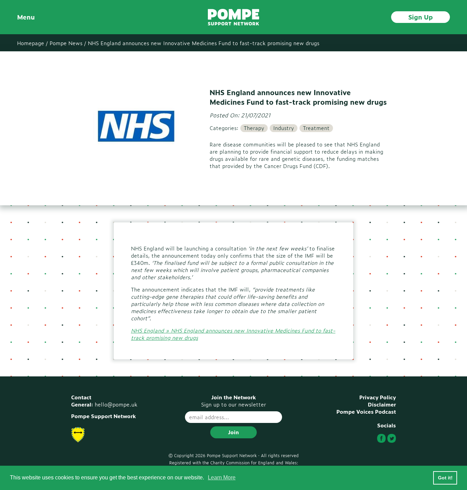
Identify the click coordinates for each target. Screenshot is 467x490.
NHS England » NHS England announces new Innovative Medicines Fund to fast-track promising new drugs (233, 333)
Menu (26, 17)
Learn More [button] (222, 477)
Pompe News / (68, 43)
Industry (283, 128)
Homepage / (32, 43)
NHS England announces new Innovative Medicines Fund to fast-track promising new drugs (203, 43)
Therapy (254, 128)
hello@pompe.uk (116, 404)
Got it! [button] (445, 477)
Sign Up (420, 16)
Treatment (316, 128)
